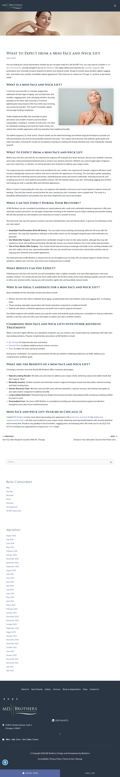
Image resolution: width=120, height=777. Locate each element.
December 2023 (12, 617)
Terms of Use (68, 759)
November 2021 (12, 663)
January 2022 (11, 655)
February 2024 (11, 609)
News (8, 499)
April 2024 (10, 601)
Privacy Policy (56, 759)
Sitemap (78, 759)
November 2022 (12, 644)
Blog (8, 488)
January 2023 (11, 636)
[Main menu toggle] (115, 5)
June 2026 (10, 543)
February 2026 (11, 551)
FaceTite (9, 491)
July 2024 (10, 590)
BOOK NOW (31, 773)
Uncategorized (11, 507)
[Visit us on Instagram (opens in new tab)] (8, 699)
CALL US (90, 773)
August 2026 (11, 536)
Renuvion (9, 503)
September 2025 (12, 567)
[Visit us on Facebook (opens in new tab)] (4, 699)
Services (56, 689)
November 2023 (12, 620)
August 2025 (11, 570)
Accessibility (43, 759)
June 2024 (10, 594)
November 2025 (12, 563)
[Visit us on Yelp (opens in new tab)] (17, 699)
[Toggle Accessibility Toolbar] (5, 762)
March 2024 (10, 605)
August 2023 (11, 632)
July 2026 (10, 540)
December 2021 (12, 659)
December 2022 (12, 640)
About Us (25, 689)
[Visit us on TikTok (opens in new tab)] (13, 699)
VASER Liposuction (13, 511)
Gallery (48, 689)
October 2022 (11, 647)
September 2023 (12, 628)
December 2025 (12, 559)
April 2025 (10, 586)
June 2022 (10, 651)
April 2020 (10, 671)
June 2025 (10, 578)
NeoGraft (9, 495)
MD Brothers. (49, 68)
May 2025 (10, 582)
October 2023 (11, 624)
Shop (85, 689)
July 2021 (10, 667)
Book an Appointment (72, 689)
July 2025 (10, 574)
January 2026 (11, 555)
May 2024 (10, 597)
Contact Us (94, 689)
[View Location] (3, 725)
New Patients (36, 689)
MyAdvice (85, 753)
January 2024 (11, 613)
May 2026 (10, 547)
